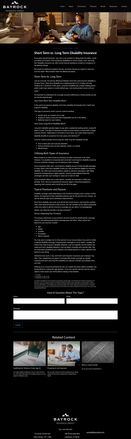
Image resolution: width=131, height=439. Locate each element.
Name (15, 296)
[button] (62, 6)
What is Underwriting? (90, 365)
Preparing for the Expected (57, 368)
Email (68, 296)
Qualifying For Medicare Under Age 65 (27, 368)
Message (16, 308)
